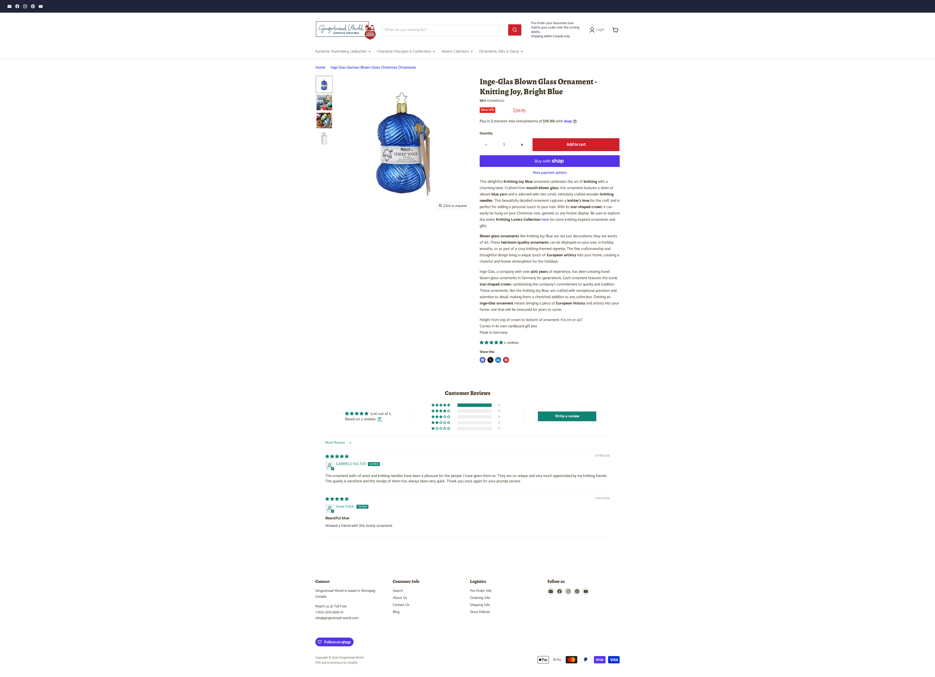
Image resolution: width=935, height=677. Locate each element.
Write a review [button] (567, 416)
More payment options (550, 173)
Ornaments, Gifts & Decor (499, 51)
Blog (396, 612)
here (545, 219)
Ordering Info (480, 598)
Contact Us (401, 605)
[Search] (514, 30)
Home (320, 67)
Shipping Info (480, 605)
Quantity (486, 134)
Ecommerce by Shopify (342, 662)
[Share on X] (490, 360)
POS (318, 662)
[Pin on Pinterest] (506, 360)
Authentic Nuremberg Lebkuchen (341, 51)
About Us (400, 598)
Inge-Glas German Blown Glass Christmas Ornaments (373, 67)
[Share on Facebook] (483, 360)
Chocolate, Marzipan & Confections (404, 51)
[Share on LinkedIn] (498, 360)
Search (398, 591)
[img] (337, 456)
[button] (597, 30)
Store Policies (480, 612)
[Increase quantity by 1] (522, 144)
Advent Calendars (455, 51)
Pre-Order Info (481, 591)
